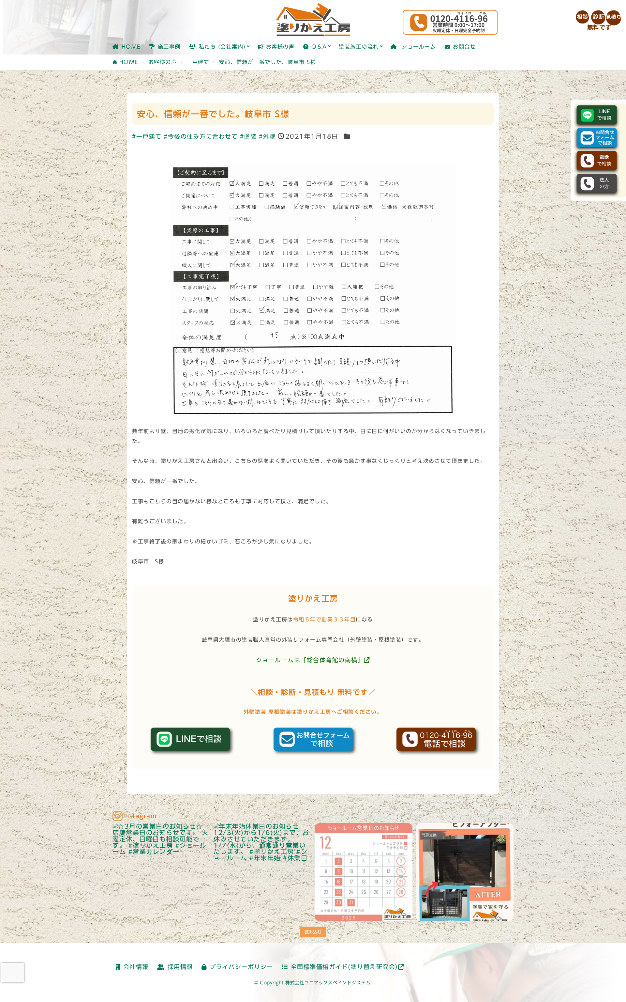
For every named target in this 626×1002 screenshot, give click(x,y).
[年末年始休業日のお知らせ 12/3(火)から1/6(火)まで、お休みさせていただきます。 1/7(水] (262, 872)
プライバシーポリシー (241, 967)
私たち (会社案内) (222, 46)
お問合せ (464, 46)
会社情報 (136, 967)
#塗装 (248, 136)
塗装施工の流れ (359, 46)
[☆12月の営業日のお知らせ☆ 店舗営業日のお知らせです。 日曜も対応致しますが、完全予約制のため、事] (363, 872)
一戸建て (197, 62)
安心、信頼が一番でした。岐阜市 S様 (267, 62)
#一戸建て (147, 136)
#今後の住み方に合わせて (201, 136)
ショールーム (418, 46)
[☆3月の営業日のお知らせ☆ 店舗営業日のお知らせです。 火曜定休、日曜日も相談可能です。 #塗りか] (161, 872)
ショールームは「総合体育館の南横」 (310, 660)
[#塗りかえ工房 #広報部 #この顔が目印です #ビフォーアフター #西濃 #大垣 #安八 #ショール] (465, 872)
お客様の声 (280, 46)
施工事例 (169, 46)
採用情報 (180, 967)
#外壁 (267, 136)
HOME (131, 46)
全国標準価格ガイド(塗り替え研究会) (344, 967)
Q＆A (319, 46)
